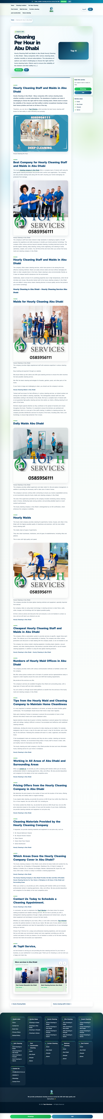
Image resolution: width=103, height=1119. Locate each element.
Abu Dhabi (32, 1054)
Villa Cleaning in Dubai (67, 1023)
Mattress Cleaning (67, 1044)
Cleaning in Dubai (34, 1023)
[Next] (64, 963)
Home (12, 5)
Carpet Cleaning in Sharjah (85, 1031)
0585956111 (15, 1075)
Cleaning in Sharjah (34, 1030)
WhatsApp (63, 1)
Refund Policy (16, 1035)
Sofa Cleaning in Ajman (17, 1060)
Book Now (15, 1029)
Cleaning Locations (21, 5)
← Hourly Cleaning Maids (18, 1004)
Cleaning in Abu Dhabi (33, 1026)
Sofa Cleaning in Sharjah (17, 1056)
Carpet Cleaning (86, 1019)
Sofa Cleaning (18, 1043)
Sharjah (31, 1058)
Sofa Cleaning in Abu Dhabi (17, 1052)
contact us (22, 769)
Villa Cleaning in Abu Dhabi (67, 1027)
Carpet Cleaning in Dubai (85, 1023)
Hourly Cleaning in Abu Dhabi (51, 1027)
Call (69, 1)
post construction (15, 13)
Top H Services (47, 1104)
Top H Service (33, 109)
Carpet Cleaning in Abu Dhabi (85, 1027)
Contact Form (16, 1082)
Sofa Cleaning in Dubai (17, 1048)
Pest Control (14, 9)
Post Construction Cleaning (34, 1045)
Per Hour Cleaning (33, 5)
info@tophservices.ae (18, 1072)
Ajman (31, 1061)
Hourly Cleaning (52, 1019)
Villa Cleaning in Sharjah (67, 1031)
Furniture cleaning (34, 9)
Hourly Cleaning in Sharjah (51, 1031)
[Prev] (60, 963)
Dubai (30, 1051)
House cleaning (27, 13)
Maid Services (23, 9)
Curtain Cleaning (52, 1043)
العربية (84, 9)
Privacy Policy (16, 1032)
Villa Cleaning (68, 1019)
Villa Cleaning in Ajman (67, 1036)
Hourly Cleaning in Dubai (51, 1023)
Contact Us (15, 1026)
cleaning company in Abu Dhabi (29, 170)
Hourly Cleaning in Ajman (51, 1036)
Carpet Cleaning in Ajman (85, 1036)
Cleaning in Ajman (34, 1033)
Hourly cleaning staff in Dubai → (62, 1004)
